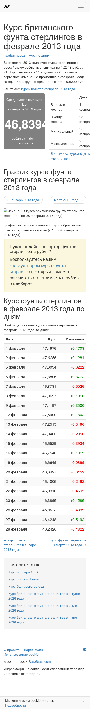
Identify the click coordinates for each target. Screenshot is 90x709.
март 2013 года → (68, 199)
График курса (14, 55)
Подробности (15, 705)
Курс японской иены (24, 579)
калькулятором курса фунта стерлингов (38, 268)
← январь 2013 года (23, 199)
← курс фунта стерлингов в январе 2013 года (20, 544)
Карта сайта (33, 649)
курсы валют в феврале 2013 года (48, 88)
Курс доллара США (23, 571)
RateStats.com (40, 661)
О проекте (12, 649)
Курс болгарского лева (26, 586)
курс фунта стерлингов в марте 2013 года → (68, 542)
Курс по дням (38, 55)
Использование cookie (21, 654)
